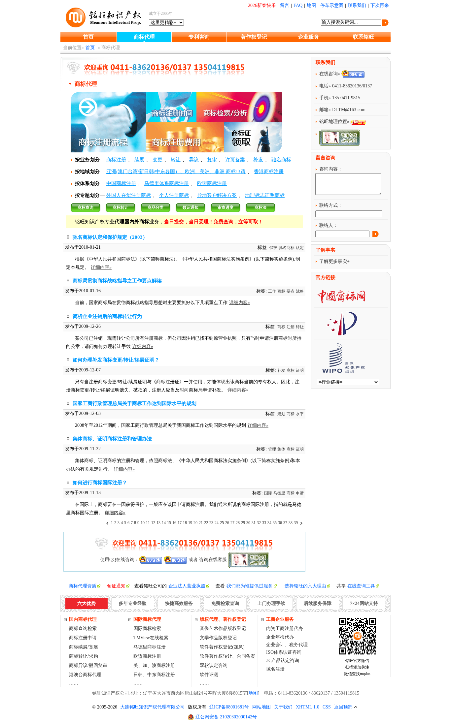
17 (180, 522)
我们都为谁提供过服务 (249, 585)
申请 (300, 493)
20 (195, 522)
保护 (273, 247)
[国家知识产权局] (341, 333)
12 (153, 522)
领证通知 (190, 207)
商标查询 (85, 207)
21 (201, 522)
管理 (272, 449)
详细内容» (101, 267)
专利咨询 (199, 37)
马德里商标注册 (149, 647)
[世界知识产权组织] (341, 371)
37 (285, 522)
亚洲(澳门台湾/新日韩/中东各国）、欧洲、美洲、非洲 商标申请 (176, 171)
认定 (300, 247)
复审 (212, 159)
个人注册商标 (174, 195)
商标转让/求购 (83, 656)
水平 (300, 414)
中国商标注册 (121, 183)
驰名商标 (281, 159)
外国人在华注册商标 (128, 195)
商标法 (260, 207)
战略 (300, 291)
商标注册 (116, 159)
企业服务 (308, 37)
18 (185, 522)
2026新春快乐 (262, 5)
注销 (291, 327)
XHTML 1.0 (307, 707)
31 (254, 522)
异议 (194, 159)
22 (206, 522)
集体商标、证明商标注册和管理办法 (112, 438)
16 (174, 522)
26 (227, 522)
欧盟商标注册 (212, 183)
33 (264, 522)
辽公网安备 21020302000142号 (226, 716)
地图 (311, 5)
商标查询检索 (83, 628)
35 (275, 522)
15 (169, 522)
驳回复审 (98, 665)
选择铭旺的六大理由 (305, 585)
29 (243, 522)
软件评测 (209, 674)
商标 (281, 291)
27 (232, 522)
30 (248, 522)
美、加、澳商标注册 (154, 665)
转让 (176, 159)
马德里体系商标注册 (166, 183)
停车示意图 (331, 5)
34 (269, 522)
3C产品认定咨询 (282, 660)
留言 (284, 5)
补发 (258, 159)
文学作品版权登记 (218, 637)
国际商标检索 (147, 628)
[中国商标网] (341, 301)
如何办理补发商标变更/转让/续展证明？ (116, 359)
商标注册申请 (83, 637)
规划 (281, 414)
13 (158, 522)
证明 (300, 370)
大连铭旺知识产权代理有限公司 (152, 707)
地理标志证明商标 (265, 195)
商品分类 (155, 207)
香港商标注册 (269, 171)
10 (143, 522)
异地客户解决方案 (217, 195)
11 (148, 522)
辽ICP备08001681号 (229, 707)
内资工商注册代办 (284, 628)
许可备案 (235, 159)
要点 (291, 291)
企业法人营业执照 (186, 585)
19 (190, 522)
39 (296, 522)
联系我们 (357, 5)
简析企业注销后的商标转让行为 (107, 316)
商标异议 (78, 665)
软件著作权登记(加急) (222, 647)
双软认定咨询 (213, 665)
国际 (268, 493)
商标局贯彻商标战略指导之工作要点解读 (117, 280)
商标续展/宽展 (83, 647)
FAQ (298, 5)
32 (259, 522)
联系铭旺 (363, 37)
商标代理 (144, 37)
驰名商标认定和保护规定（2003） (110, 237)
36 (280, 522)
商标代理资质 (82, 585)
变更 (157, 159)
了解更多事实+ (334, 261)
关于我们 (283, 707)
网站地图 (261, 707)
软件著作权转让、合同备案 (227, 656)
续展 (139, 159)
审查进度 (225, 207)
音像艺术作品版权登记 (223, 628)
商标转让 (120, 207)
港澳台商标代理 (85, 674)
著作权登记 (254, 37)
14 (164, 522)
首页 (88, 37)
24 (217, 522)
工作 (272, 291)
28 (238, 522)
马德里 (279, 493)
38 (291, 522)
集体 (281, 449)
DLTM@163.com (348, 109)
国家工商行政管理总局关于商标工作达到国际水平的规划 (134, 403)
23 (211, 522)
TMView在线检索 (150, 637)
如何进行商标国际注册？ (100, 482)
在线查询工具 (361, 585)
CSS (327, 707)
